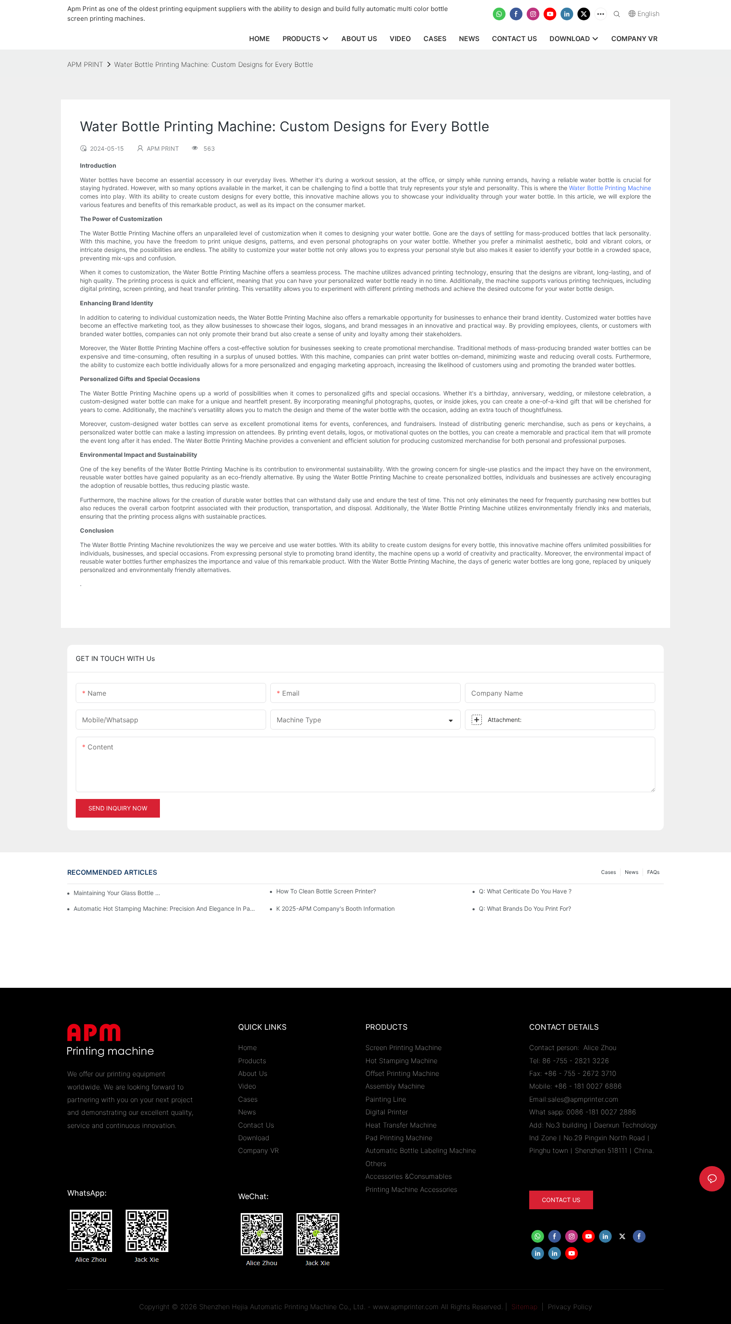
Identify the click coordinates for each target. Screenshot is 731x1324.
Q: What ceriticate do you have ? (525, 891)
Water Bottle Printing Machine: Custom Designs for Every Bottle (213, 64)
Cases (608, 872)
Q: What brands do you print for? (525, 908)
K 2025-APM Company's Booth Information (335, 908)
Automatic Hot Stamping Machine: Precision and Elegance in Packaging (166, 908)
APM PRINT (85, 64)
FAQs (653, 872)
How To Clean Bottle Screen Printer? (326, 891)
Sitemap (523, 1306)
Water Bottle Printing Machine (610, 187)
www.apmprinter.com (406, 1306)
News (631, 872)
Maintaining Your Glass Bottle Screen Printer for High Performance (118, 892)
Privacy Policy (570, 1306)
